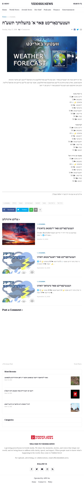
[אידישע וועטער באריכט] (42, 71)
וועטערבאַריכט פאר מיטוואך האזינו (54, 285)
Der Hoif (37, 10)
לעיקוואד (37, 203)
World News (14, 10)
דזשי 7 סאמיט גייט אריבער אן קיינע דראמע (17, 404)
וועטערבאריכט (29, 203)
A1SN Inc (47, 478)
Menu (6, 4)
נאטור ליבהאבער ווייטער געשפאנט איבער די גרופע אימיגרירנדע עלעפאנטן (26, 377)
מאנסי (44, 203)
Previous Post (8, 364)
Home (4, 10)
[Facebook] (74, 30)
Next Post (77, 364)
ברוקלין (14, 203)
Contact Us (42, 482)
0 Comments (25, 30)
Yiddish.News (42, 4)
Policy (50, 482)
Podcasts (47, 10)
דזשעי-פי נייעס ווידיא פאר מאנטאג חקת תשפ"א (18, 391)
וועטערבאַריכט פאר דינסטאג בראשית (55, 228)
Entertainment (68, 10)
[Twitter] (78, 30)
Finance (56, 10)
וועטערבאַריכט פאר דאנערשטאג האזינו (56, 257)
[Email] (81, 30)
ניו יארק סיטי (51, 203)
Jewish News (27, 10)
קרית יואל (60, 203)
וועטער (21, 203)
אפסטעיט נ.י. (12, 17)
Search (76, 4)
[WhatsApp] (31, 210)
